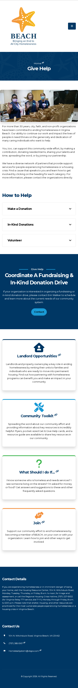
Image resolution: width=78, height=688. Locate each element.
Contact (39, 311)
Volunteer (15, 240)
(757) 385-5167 (16, 643)
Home (37, 63)
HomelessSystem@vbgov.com (24, 651)
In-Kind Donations (20, 224)
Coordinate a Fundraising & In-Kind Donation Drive (39, 279)
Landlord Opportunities (37, 356)
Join (37, 523)
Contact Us (10, 626)
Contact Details (14, 579)
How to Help (17, 195)
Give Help (38, 68)
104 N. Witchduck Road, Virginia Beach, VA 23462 (34, 635)
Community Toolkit (37, 416)
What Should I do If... (37, 472)
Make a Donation (20, 209)
